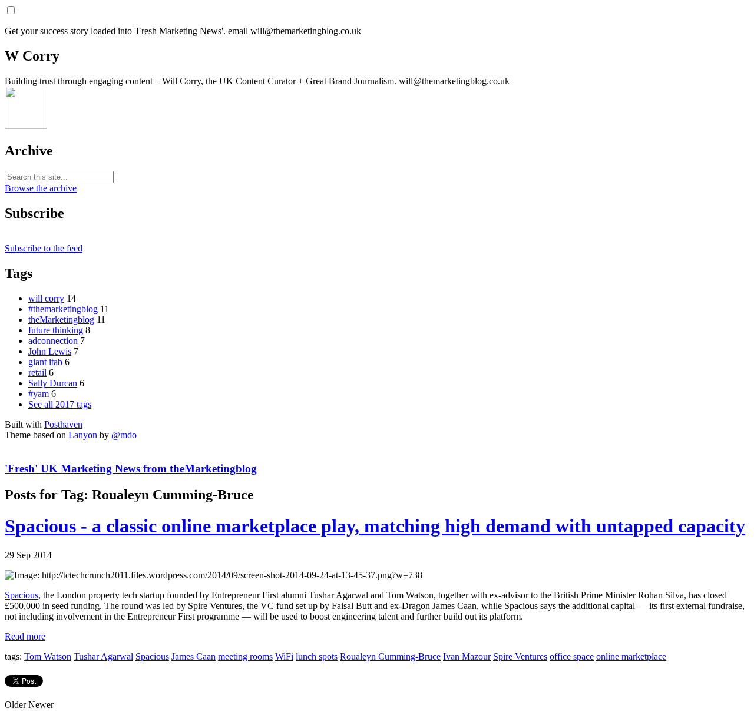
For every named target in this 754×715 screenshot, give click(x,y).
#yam (38, 394)
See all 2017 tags (59, 404)
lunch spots (317, 656)
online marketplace (631, 656)
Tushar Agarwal (103, 656)
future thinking (55, 330)
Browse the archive (41, 188)
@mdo (124, 435)
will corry (46, 298)
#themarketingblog (63, 309)
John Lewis (49, 351)
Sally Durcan (52, 383)
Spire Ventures (520, 656)
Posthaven (63, 424)
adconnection (53, 341)
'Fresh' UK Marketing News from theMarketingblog (131, 468)
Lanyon (82, 435)
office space (572, 656)
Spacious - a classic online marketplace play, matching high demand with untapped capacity (375, 526)
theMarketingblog (61, 320)
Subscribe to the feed (43, 248)
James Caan (193, 656)
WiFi (284, 656)
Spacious (21, 595)
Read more (25, 636)
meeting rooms (245, 656)
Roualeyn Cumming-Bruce (390, 656)
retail (37, 373)
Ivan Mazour (467, 656)
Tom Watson (47, 656)
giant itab (45, 362)
